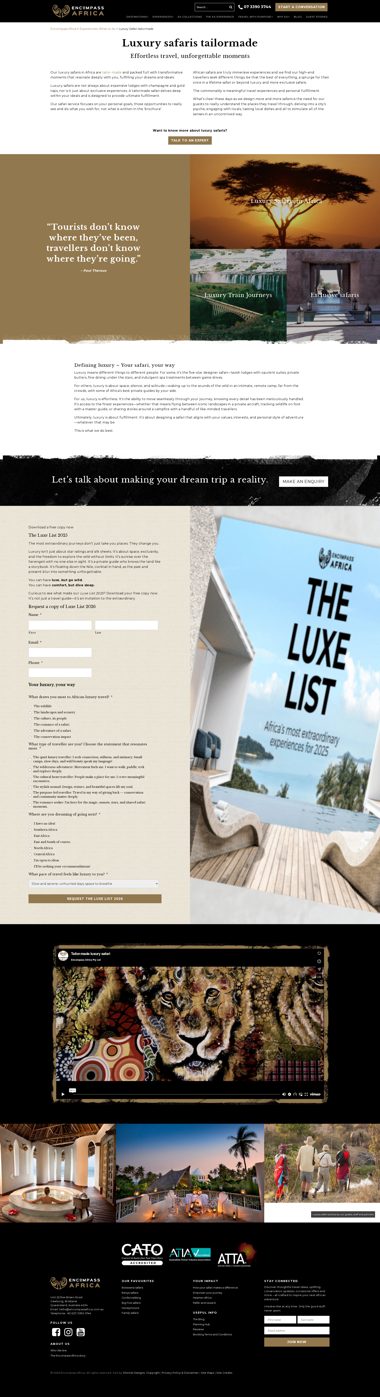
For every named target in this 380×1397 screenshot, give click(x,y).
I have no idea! (44, 823)
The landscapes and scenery (54, 712)
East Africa (41, 836)
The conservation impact (52, 737)
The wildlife (43, 706)
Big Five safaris (131, 1302)
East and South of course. (52, 842)
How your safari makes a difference (215, 1287)
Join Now (297, 1342)
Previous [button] (12, 1173)
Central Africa (44, 854)
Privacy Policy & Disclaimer (180, 1372)
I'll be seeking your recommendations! (62, 866)
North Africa (43, 848)
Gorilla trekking (131, 1297)
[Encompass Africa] (81, 11)
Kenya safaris (130, 1292)
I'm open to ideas (46, 860)
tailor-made (112, 72)
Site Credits (224, 1372)
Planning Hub (201, 1324)
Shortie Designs (134, 1372)
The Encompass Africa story (68, 1355)
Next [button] (368, 1173)
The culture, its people (50, 718)
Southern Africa (45, 829)
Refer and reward (204, 1302)
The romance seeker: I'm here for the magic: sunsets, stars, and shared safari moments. (89, 804)
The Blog (198, 1319)
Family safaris (130, 1312)
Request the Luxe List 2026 (95, 899)
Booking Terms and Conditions (212, 1334)
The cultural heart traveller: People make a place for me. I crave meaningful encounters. (88, 779)
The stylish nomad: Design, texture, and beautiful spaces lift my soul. (83, 787)
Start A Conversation (301, 7)
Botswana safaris (132, 1287)
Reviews (198, 1329)
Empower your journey (207, 1292)
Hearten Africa (202, 1297)
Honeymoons (130, 1307)
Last (98, 632)
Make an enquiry (304, 481)
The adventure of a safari (52, 730)
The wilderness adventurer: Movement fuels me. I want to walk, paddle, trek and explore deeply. (88, 769)
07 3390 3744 (257, 6)
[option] (190, 1173)
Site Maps (207, 1372)
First (32, 632)
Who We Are (58, 1350)
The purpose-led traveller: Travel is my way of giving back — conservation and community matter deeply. (88, 794)
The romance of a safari (51, 724)
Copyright (153, 1372)
